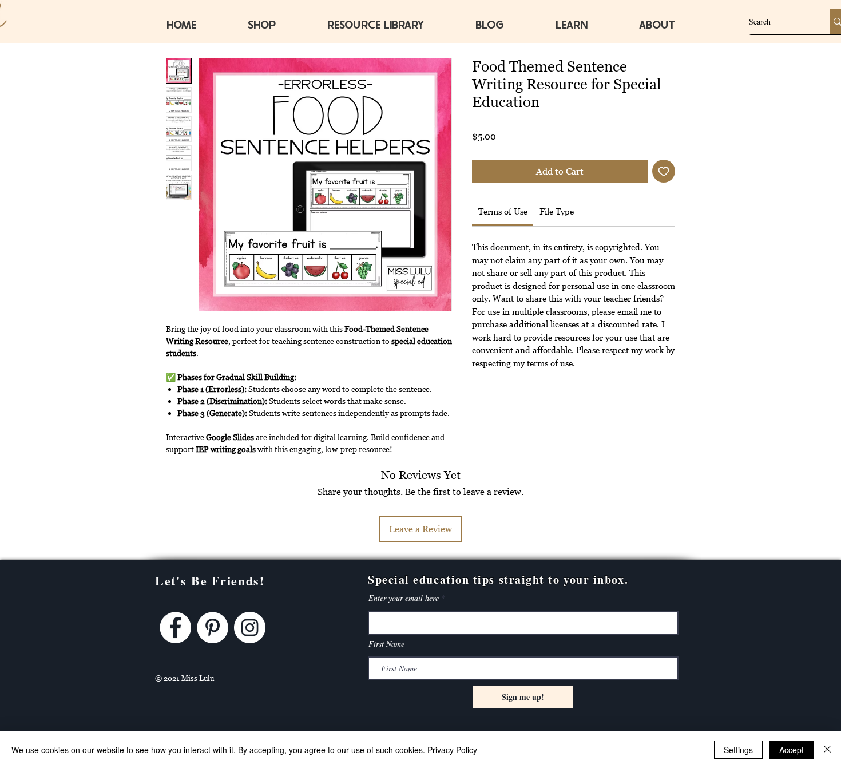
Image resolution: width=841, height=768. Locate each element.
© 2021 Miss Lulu (184, 678)
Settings (738, 749)
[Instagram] (249, 627)
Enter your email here (403, 598)
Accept (791, 749)
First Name (386, 644)
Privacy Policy (452, 749)
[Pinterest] (212, 627)
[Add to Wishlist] (663, 171)
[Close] (827, 750)
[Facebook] (175, 627)
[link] (502, 211)
